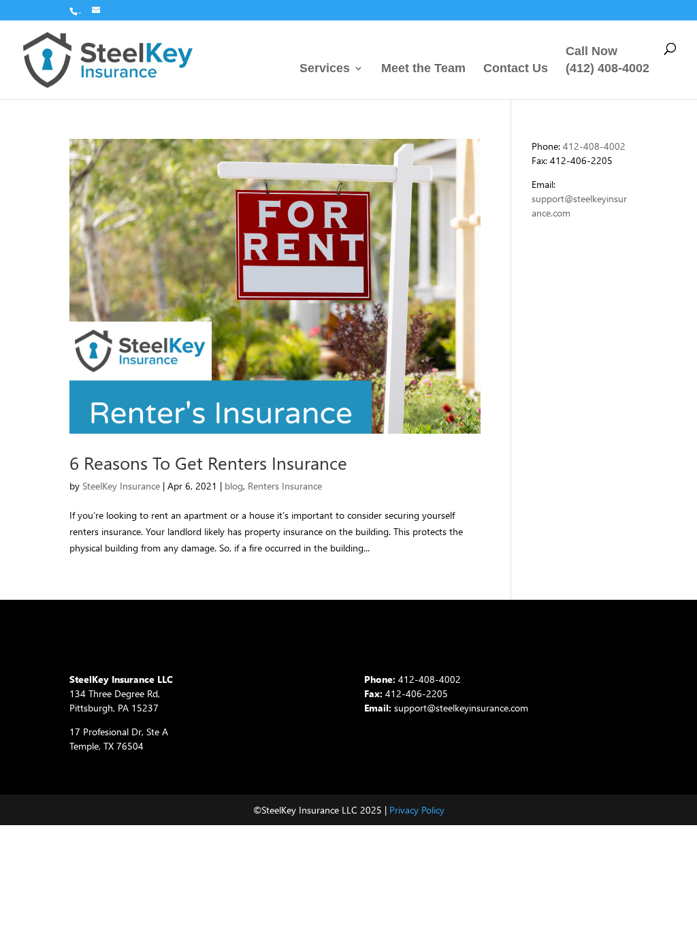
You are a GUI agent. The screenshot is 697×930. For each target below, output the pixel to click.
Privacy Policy (416, 809)
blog (234, 485)
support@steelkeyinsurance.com (461, 707)
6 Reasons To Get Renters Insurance (208, 463)
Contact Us (515, 69)
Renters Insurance (285, 485)
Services (324, 69)
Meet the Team (423, 69)
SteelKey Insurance (121, 485)
